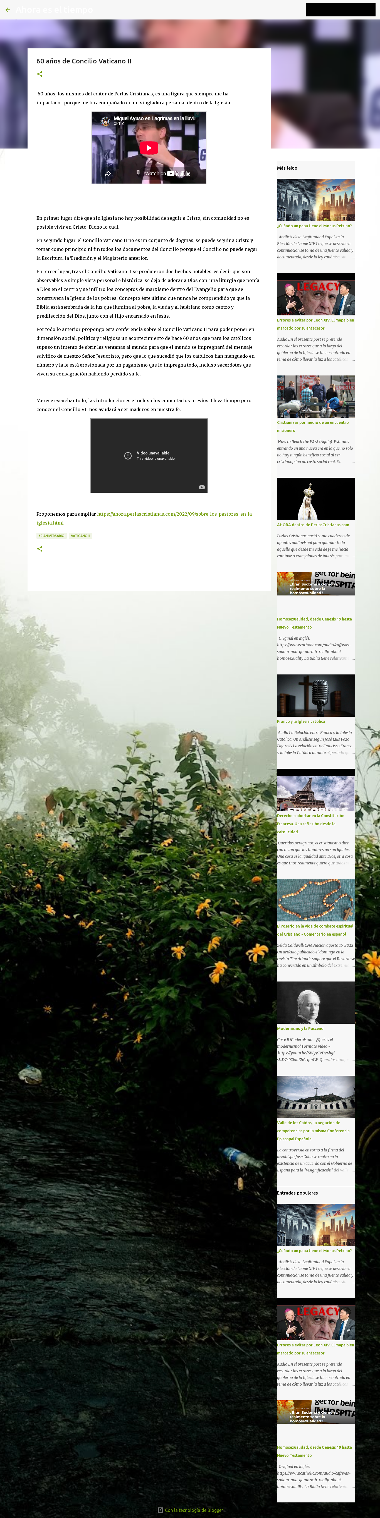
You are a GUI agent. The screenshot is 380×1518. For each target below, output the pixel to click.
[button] (39, 74)
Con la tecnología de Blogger (193, 1510)
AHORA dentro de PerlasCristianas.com (313, 525)
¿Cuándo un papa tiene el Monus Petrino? (314, 226)
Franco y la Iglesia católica (301, 721)
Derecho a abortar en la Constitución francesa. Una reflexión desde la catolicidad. (310, 824)
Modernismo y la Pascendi (301, 1028)
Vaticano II (80, 536)
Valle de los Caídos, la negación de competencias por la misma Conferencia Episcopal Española (313, 1131)
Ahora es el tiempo (54, 9)
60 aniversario (52, 536)
